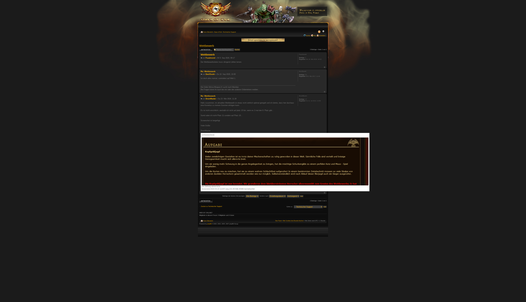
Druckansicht (319, 31)
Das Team (278, 220)
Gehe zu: (290, 206)
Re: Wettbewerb (208, 71)
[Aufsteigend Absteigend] (295, 196)
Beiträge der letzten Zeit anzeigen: (233, 196)
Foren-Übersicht (208, 32)
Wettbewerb (206, 45)
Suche (308, 35)
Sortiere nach (264, 196)
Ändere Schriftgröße (323, 31)
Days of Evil (218, 32)
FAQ (314, 35)
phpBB (209, 224)
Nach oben (324, 67)
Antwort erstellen (204, 49)
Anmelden (322, 35)
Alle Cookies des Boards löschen (293, 220)
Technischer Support (229, 32)
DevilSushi (210, 74)
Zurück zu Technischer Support (211, 206)
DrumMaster (211, 99)
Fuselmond (210, 58)
